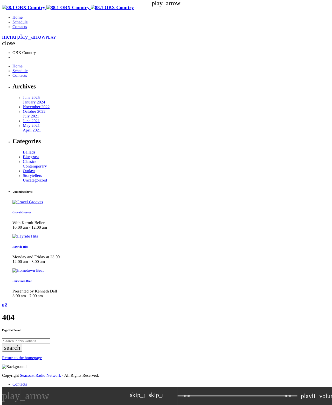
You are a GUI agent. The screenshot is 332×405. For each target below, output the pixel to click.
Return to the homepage (22, 358)
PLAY (36, 37)
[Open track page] (172, 396)
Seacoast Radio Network (40, 375)
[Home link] (68, 7)
